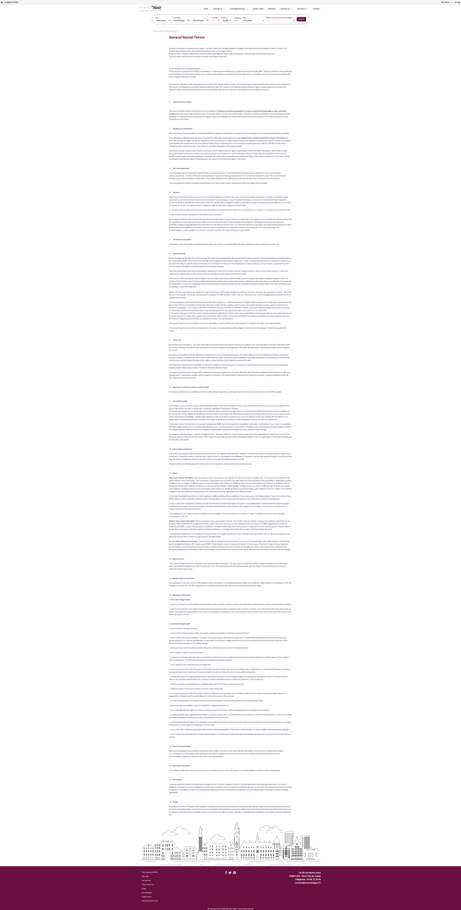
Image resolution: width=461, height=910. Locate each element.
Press (144, 889)
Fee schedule (147, 893)
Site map (145, 876)
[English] (459, 2)
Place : (245, 18)
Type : (157, 18)
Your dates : (177, 18)
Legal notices (147, 897)
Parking (238, 18)
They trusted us (148, 884)
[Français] (456, 2)
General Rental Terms (150, 901)
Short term (258, 9)
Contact (316, 9)
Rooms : (224, 18)
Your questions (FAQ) (150, 872)
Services (272, 9)
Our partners (146, 880)
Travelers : (215, 18)
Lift (236, 20)
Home (206, 9)
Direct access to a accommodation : (279, 18)
